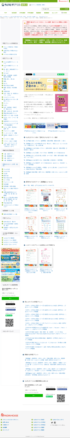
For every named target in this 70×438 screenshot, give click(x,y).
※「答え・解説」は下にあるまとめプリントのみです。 (40, 185)
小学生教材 (22, 12)
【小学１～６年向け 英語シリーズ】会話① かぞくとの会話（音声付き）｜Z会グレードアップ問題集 (45, 310)
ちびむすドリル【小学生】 (11, 242)
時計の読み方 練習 (9, 85)
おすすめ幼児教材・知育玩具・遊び (11, 224)
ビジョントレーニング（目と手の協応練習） (11, 124)
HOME (65, 12)
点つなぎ (6, 73)
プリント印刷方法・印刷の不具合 (11, 47)
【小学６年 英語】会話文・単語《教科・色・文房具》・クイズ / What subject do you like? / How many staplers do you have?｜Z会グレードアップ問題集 (45, 333)
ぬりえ (5, 83)
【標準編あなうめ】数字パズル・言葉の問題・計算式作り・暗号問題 (43, 160)
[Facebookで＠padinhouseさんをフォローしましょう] (62, 389)
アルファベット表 (8, 182)
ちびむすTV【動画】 (9, 238)
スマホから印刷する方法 (10, 54)
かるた (5, 105)
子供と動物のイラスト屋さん (58, 425)
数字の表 (6, 175)
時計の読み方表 (8, 177)
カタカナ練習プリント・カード (11, 66)
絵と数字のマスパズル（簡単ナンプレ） (11, 100)
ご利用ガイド (6, 424)
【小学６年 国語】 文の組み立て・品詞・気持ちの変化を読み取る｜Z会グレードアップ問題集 (45, 347)
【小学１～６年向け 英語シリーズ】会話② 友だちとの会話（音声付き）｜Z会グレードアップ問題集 (45, 306)
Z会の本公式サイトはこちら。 (58, 131)
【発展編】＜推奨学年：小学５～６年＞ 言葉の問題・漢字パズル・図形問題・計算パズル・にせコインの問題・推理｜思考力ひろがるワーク (45, 359)
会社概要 (5, 427)
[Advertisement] (46, 58)
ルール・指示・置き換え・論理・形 (11, 127)
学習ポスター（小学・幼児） (10, 165)
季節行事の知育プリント (10, 113)
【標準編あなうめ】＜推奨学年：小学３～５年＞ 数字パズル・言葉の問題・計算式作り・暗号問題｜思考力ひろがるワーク (45, 374)
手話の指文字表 (8, 203)
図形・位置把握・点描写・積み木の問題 (11, 76)
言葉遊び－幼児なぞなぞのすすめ (11, 228)
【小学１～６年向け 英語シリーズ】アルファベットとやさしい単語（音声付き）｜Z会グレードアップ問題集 (45, 324)
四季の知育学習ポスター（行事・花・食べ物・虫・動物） (11, 194)
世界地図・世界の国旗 (10, 186)
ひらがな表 (7, 169)
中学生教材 (30, 12)
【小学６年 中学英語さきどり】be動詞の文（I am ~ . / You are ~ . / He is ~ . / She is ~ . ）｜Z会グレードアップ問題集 (46, 328)
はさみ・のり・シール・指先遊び (11, 118)
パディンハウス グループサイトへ (10, 419)
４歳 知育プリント (9, 158)
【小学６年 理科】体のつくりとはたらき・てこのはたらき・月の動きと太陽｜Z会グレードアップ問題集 (45, 343)
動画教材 (46, 12)
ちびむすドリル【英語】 (10, 240)
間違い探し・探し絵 (9, 79)
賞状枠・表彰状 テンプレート (11, 135)
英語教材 (38, 12)
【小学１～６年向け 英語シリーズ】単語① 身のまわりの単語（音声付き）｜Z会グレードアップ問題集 (45, 319)
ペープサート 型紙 (9, 139)
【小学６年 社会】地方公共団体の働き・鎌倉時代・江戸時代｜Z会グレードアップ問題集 (45, 338)
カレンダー (55, 12)
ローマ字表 (7, 180)
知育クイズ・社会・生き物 (11, 115)
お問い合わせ (6, 422)
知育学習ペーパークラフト (11, 121)
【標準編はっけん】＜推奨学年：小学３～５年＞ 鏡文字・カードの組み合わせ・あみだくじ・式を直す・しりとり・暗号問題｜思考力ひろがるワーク (45, 369)
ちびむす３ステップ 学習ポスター (11, 205)
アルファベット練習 (9, 131)
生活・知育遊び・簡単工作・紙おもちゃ (10, 108)
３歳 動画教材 (8, 156)
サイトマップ (6, 430)
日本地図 (6, 184)
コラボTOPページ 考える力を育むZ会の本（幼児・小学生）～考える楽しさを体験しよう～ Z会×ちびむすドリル (25, 16)
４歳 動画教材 (8, 160)
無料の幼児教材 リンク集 (10, 214)
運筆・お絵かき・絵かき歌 (11, 111)
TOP (5, 12)
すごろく (6, 103)
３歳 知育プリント (9, 154)
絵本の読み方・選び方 (10, 221)
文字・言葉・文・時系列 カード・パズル (11, 94)
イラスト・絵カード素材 (10, 141)
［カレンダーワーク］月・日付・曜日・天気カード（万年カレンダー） (11, 145)
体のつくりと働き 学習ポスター (11, 189)
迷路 (5, 81)
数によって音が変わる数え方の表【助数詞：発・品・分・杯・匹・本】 (11, 199)
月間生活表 (7, 91)
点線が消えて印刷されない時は (11, 51)
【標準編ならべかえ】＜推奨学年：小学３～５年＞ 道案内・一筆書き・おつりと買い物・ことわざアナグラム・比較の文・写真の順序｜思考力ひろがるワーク (45, 364)
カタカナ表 (7, 171)
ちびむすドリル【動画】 (39, 430)
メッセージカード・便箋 (10, 133)
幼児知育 (14, 12)
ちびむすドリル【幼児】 (39, 419)
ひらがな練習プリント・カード (11, 62)
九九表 (5, 173)
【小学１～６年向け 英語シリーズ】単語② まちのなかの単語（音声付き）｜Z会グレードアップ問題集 (45, 315)
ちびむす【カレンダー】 (10, 244)
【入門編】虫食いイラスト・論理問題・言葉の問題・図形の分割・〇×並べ (45, 140)
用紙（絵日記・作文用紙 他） (10, 88)
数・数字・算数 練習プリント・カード (11, 70)
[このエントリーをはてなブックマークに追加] (34, 75)
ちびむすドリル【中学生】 (39, 424)
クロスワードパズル (9, 97)
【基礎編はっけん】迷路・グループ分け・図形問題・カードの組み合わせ (45, 152)
